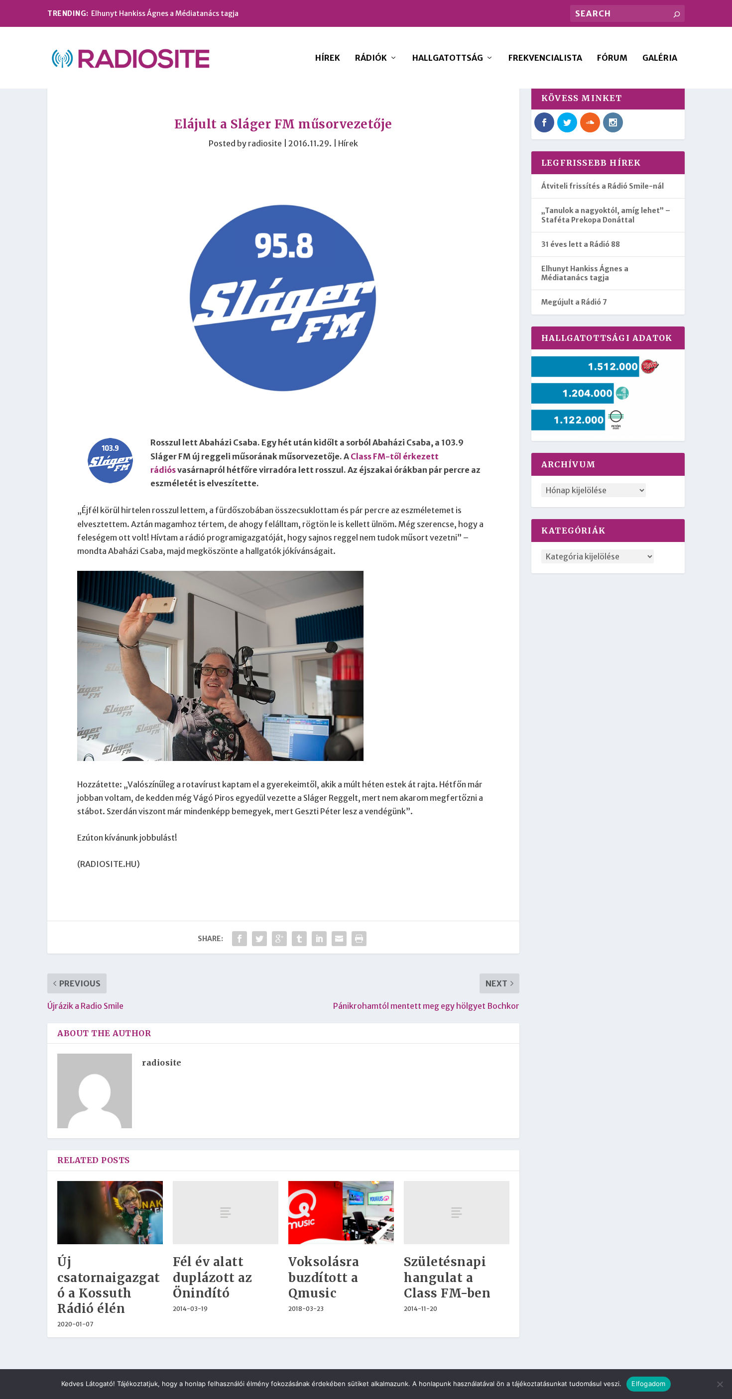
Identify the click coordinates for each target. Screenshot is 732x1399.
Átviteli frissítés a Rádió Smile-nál (602, 186)
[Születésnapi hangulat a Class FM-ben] (456, 1212)
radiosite (265, 143)
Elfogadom (648, 1384)
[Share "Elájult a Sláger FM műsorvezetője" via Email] (339, 939)
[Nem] (720, 1384)
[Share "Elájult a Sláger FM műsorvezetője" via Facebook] (239, 939)
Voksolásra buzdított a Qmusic (323, 1277)
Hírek (327, 58)
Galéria (659, 58)
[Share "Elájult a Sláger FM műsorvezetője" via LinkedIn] (319, 939)
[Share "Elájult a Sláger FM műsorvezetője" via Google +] (279, 939)
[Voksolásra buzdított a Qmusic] (341, 1212)
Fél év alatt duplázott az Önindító (212, 1277)
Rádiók (371, 58)
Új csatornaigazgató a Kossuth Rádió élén (108, 1285)
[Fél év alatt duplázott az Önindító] (225, 1212)
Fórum (612, 58)
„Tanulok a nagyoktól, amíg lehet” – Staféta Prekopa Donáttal (605, 215)
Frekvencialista (545, 58)
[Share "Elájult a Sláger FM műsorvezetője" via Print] (359, 939)
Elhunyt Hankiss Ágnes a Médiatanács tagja (165, 13)
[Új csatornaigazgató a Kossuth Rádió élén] (110, 1212)
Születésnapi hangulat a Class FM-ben (447, 1277)
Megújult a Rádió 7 (574, 302)
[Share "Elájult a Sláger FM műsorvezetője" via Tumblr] (299, 939)
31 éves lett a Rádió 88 (580, 244)
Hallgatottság (447, 58)
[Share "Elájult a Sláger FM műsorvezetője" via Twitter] (259, 939)
